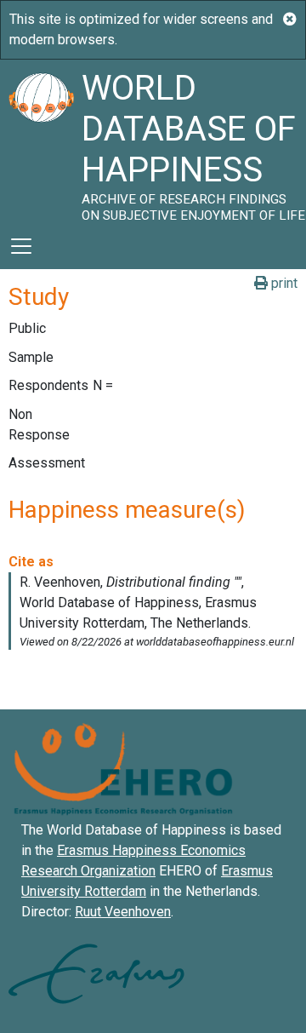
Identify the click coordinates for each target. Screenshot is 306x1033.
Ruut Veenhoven (123, 912)
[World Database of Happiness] (41, 141)
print (283, 283)
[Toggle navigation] (21, 246)
